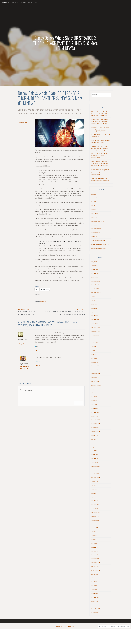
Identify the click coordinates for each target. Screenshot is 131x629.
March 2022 (94, 316)
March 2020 (94, 408)
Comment (78, 403)
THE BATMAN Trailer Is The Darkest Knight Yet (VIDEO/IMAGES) (34, 312)
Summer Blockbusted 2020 (98, 248)
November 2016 (95, 562)
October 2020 (95, 381)
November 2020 (95, 377)
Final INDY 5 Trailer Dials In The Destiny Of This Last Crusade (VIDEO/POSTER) (100, 129)
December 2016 (95, 558)
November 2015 (95, 609)
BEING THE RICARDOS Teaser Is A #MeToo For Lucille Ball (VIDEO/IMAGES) (69, 312)
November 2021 (95, 331)
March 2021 (94, 362)
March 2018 (94, 501)
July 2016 (93, 578)
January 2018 (94, 508)
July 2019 (93, 439)
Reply (36, 350)
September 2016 (95, 570)
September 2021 (95, 339)
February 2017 (95, 551)
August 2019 (94, 435)
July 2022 (93, 300)
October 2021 (95, 335)
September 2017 (95, 524)
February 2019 (95, 458)
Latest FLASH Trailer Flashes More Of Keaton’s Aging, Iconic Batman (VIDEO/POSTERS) (100, 121)
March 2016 (94, 593)
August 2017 (94, 528)
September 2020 (96, 385)
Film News (43, 301)
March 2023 (94, 269)
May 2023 (94, 262)
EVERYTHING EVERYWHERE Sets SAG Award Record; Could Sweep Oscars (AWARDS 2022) (99, 163)
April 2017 (94, 543)
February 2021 (95, 366)
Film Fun (93, 209)
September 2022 (96, 292)
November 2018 (95, 470)
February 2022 (95, 319)
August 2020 (94, 389)
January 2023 (94, 277)
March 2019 (94, 454)
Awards (93, 194)
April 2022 (94, 312)
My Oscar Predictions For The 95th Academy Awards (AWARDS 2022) (99, 155)
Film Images (94, 213)
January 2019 (94, 462)
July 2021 (93, 346)
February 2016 (95, 597)
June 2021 (94, 350)
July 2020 (93, 393)
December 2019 (95, 420)
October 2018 (95, 474)
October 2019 (95, 427)
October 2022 (95, 289)
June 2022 (94, 304)
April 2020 (94, 404)
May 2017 (94, 539)
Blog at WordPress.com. (65, 626)
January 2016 (94, 601)
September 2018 (95, 477)
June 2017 (94, 535)
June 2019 (94, 443)
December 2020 (95, 373)
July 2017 (93, 531)
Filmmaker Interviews (97, 221)
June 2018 (94, 489)
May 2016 (94, 586)
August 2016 (94, 574)
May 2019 (94, 447)
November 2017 (95, 516)
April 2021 (94, 358)
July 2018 (93, 485)
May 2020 (94, 400)
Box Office (94, 202)
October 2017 (95, 520)
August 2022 (94, 296)
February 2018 (95, 505)
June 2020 (94, 397)
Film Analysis (95, 206)
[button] (59, 133)
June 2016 (94, 582)
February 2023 (95, 273)
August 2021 (94, 343)
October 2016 (95, 566)
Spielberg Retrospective (98, 240)
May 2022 (94, 308)
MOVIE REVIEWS (96, 229)
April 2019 (94, 451)
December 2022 (95, 281)
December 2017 (95, 512)
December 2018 (95, 466)
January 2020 (95, 416)
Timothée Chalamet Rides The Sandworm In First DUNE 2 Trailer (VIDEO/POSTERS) (99, 113)
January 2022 (94, 323)
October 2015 (95, 612)
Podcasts (94, 236)
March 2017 (94, 547)
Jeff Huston (22, 122)
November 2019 (95, 424)
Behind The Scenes (96, 198)
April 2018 (94, 497)
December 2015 (95, 605)
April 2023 (94, 265)
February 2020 (95, 412)
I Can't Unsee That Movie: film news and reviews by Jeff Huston (19, 2)
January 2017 (94, 555)
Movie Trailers (95, 232)
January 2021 (94, 370)
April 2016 (94, 589)
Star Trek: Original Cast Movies (100, 244)
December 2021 (95, 327)
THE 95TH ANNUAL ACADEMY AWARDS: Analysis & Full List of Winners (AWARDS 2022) (100, 148)
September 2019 (95, 431)
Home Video (94, 225)
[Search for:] (101, 95)
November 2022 (95, 285)
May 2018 (94, 493)
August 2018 (94, 481)
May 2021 (94, 354)
